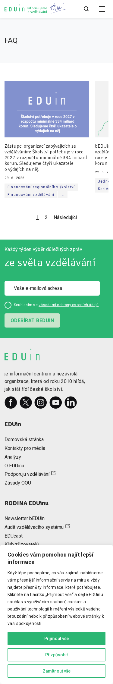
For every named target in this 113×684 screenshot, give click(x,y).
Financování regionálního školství (41, 187)
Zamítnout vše (57, 671)
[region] (56, 614)
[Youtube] (55, 402)
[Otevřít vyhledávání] (86, 9)
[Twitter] (26, 402)
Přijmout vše (56, 638)
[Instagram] (40, 402)
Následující (65, 217)
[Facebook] (11, 402)
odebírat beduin (32, 320)
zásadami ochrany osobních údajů (69, 305)
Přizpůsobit (56, 654)
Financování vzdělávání (31, 195)
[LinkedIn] (70, 402)
